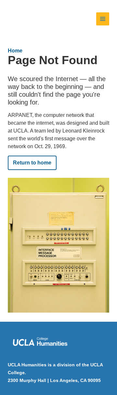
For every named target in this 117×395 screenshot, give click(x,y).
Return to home (32, 162)
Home (15, 50)
